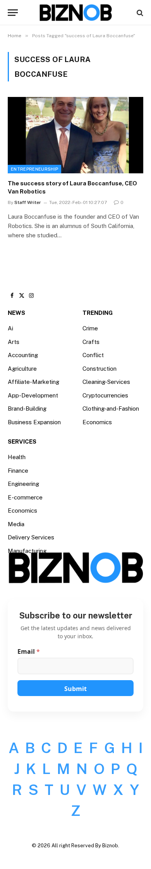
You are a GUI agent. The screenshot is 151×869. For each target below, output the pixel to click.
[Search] (139, 12)
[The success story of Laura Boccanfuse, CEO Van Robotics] (75, 135)
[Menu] (13, 12)
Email (28, 651)
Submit (75, 688)
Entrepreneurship (34, 169)
